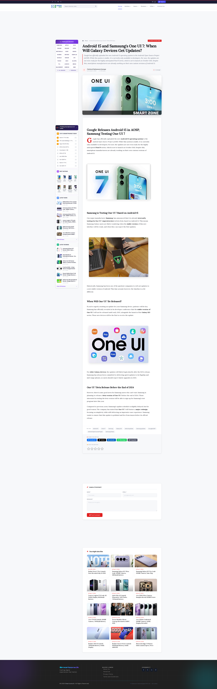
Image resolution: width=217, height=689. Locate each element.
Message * (90, 499)
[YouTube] (58, 2)
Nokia (74, 51)
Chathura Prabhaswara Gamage (96, 69)
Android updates (129, 428)
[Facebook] (52, 2)
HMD (74, 67)
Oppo (74, 48)
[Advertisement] (57, 23)
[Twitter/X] (147, 669)
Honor (67, 57)
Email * (125, 492)
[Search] (95, 6)
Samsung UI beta (110, 431)
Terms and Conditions (111, 676)
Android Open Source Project (95, 431)
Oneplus (74, 54)
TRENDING (73, 70)
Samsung (59, 45)
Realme (67, 48)
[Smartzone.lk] (56, 6)
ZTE (74, 57)
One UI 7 (103, 428)
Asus (67, 61)
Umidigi (67, 67)
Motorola (59, 51)
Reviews (143, 6)
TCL (59, 64)
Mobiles (127, 6)
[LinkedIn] (61, 2)
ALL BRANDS (62, 70)
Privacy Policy (108, 674)
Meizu (74, 64)
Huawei (59, 54)
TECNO (59, 61)
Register (163, 1)
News (135, 6)
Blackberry (59, 67)
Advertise (106, 671)
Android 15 (95, 428)
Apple (67, 45)
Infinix (67, 54)
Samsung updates (140, 428)
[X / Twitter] (55, 2)
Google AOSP (151, 428)
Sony (66, 51)
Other (152, 6)
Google (59, 57)
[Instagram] (155, 669)
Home (120, 6)
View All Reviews (61, 286)
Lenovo (67, 64)
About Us (106, 669)
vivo (74, 45)
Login (155, 1)
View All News (60, 239)
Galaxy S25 (119, 428)
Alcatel (74, 61)
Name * (89, 492)
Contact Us (161, 6)
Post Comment (95, 515)
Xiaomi (59, 48)
